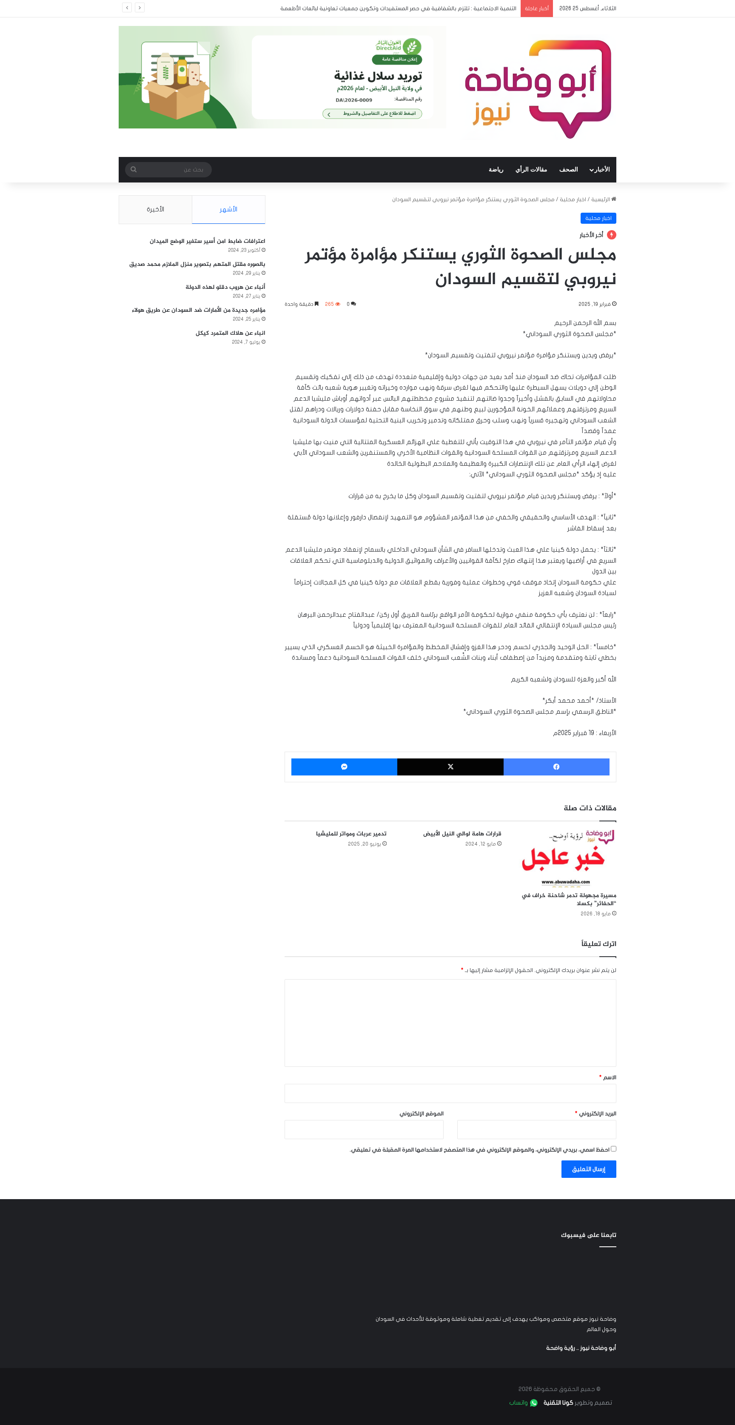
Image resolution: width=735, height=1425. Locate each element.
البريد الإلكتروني (595, 1114)
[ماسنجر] (344, 766)
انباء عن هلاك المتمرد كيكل (230, 333)
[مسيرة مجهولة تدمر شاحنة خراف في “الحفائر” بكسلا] (565, 858)
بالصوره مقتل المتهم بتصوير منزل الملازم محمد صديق (197, 264)
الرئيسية (601, 199)
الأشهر (228, 209)
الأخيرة (155, 209)
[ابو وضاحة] (537, 87)
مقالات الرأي (531, 169)
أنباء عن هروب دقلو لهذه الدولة (225, 287)
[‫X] (450, 766)
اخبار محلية (573, 199)
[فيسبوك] (557, 766)
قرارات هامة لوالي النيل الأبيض (462, 834)
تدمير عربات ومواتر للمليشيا (351, 834)
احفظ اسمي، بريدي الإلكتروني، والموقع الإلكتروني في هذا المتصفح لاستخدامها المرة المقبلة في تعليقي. (480, 1150)
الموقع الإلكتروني (421, 1114)
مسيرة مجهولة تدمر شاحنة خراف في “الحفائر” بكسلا (568, 900)
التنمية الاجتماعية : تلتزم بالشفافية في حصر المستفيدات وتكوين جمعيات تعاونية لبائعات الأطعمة (398, 8)
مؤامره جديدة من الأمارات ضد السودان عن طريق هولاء (198, 310)
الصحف (568, 169)
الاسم (607, 1077)
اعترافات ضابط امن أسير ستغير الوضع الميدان (207, 241)
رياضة (496, 169)
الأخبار (602, 169)
